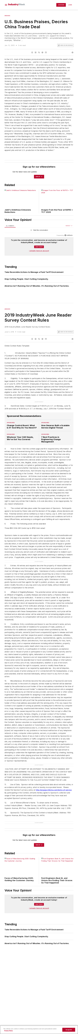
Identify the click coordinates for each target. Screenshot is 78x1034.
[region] (39, 230)
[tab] (10, 225)
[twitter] (39, 52)
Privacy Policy (8, 1030)
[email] (46, 52)
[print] (72, 52)
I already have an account (39, 251)
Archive (7, 15)
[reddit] (42, 52)
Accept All (69, 1029)
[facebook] (32, 52)
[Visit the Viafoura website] (68, 235)
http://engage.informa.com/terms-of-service (54, 790)
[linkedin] (36, 52)
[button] (6, 4)
